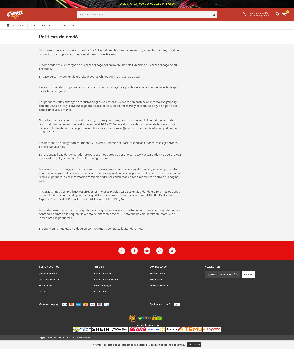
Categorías (17, 25)
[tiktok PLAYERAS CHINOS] (159, 250)
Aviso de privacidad (49, 279)
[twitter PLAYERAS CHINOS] (172, 250)
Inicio (33, 25)
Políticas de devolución (106, 279)
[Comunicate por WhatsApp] (276, 15)
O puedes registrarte (258, 15)
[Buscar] (213, 14)
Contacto (68, 25)
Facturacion (100, 291)
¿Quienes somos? (48, 273)
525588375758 (157, 273)
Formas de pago (102, 285)
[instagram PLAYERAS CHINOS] (121, 250)
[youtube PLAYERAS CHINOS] (147, 250)
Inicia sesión (261, 13)
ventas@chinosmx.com (161, 285)
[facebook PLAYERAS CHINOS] (134, 250)
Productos (49, 25)
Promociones (45, 285)
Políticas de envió (103, 273)
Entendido (194, 345)
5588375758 (156, 279)
